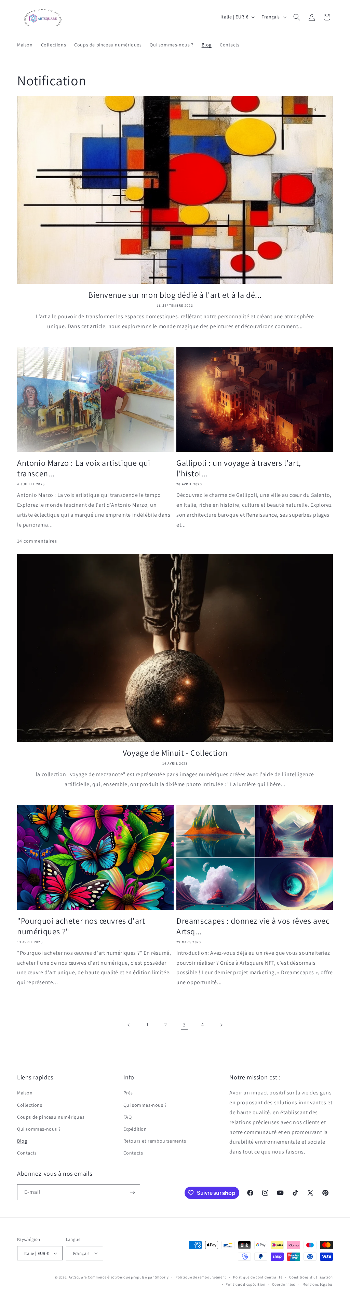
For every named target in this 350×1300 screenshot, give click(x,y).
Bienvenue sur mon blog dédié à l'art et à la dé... (175, 295)
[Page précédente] (128, 1024)
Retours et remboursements (154, 1141)
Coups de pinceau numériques (50, 1117)
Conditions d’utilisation (311, 1277)
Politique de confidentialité (258, 1277)
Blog (22, 1141)
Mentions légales (317, 1284)
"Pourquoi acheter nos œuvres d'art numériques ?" (81, 926)
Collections (29, 1105)
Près (128, 1093)
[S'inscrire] (132, 1192)
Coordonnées (284, 1284)
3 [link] (184, 1024)
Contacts (27, 1153)
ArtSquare (78, 1277)
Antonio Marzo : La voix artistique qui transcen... (83, 468)
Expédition (135, 1129)
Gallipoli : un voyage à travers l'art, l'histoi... (238, 468)
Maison (25, 1093)
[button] (296, 17)
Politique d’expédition (245, 1284)
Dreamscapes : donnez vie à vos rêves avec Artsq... (253, 926)
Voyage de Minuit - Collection (175, 752)
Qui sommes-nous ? (38, 1129)
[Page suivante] (221, 1024)
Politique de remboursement (200, 1277)
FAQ (127, 1117)
